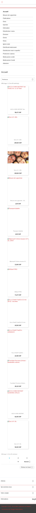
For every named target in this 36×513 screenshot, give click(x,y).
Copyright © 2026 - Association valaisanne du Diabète (16, 506)
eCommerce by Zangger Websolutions (12, 509)
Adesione (6, 63)
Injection (5, 24)
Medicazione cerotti (8, 57)
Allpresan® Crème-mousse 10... (18, 261)
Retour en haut (27, 467)
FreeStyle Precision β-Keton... (18, 383)
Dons (4, 21)
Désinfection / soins (9, 31)
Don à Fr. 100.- (18, 170)
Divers (5, 37)
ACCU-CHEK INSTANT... (18, 413)
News (4, 41)
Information (6, 28)
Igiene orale (6, 44)
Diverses (5, 34)
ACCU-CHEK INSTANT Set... (18, 109)
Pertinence (17, 79)
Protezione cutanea (8, 53)
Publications (6, 18)
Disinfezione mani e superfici (11, 50)
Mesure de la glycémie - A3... (18, 200)
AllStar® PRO (18, 292)
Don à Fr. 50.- (18, 444)
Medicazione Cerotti (9, 60)
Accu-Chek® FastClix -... (18, 352)
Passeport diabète (18, 231)
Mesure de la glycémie (9, 15)
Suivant (27, 462)
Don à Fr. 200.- (18, 139)
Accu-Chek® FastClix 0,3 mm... (18, 322)
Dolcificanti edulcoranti (9, 47)
